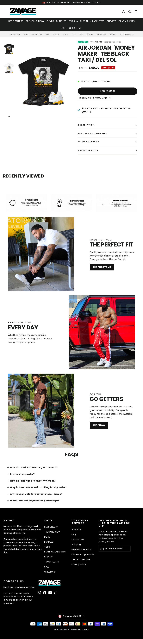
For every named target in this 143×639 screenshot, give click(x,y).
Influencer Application (83, 554)
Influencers (101, 34)
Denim (26, 34)
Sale (81, 34)
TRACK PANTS (126, 21)
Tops (47, 34)
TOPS (72, 21)
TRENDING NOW (35, 21)
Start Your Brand (127, 34)
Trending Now (14, 34)
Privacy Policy (79, 564)
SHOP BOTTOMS (102, 267)
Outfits (65, 34)
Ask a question (88, 150)
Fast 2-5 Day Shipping (93, 133)
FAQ (74, 534)
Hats (74, 34)
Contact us (78, 539)
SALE (64, 28)
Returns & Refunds (82, 549)
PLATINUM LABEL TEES (92, 21)
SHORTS (111, 21)
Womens (113, 34)
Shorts (56, 34)
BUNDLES (61, 21)
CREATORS (75, 28)
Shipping (76, 544)
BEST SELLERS (15, 21)
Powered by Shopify (80, 629)
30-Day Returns (88, 142)
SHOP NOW (99, 425)
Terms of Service (81, 559)
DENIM (50, 21)
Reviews (90, 34)
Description (86, 125)
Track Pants (37, 34)
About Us (76, 529)
